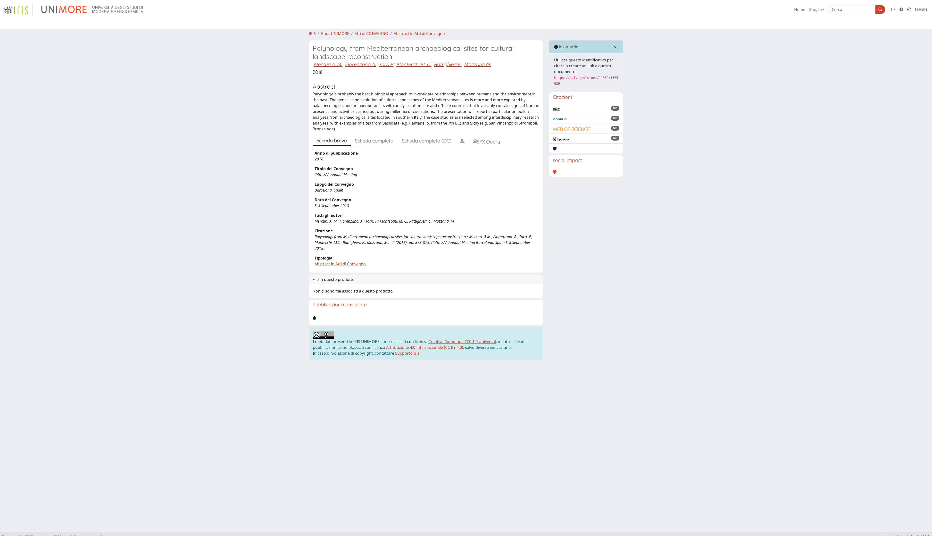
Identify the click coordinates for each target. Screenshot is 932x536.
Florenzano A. (360, 64)
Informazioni (569, 46)
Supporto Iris (407, 353)
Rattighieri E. (447, 64)
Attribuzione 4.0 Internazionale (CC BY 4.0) (424, 347)
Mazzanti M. (477, 64)
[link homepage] (18, 9)
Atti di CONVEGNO (371, 33)
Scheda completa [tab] (374, 141)
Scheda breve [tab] (331, 140)
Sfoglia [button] (815, 9)
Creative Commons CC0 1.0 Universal (462, 341)
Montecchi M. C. (413, 64)
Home (799, 9)
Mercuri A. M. (328, 64)
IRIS (312, 33)
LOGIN (921, 9)
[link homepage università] (92, 9)
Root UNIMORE (335, 33)
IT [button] (891, 9)
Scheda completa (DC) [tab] (426, 141)
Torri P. (386, 64)
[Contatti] (909, 9)
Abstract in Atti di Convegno (419, 33)
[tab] (462, 141)
